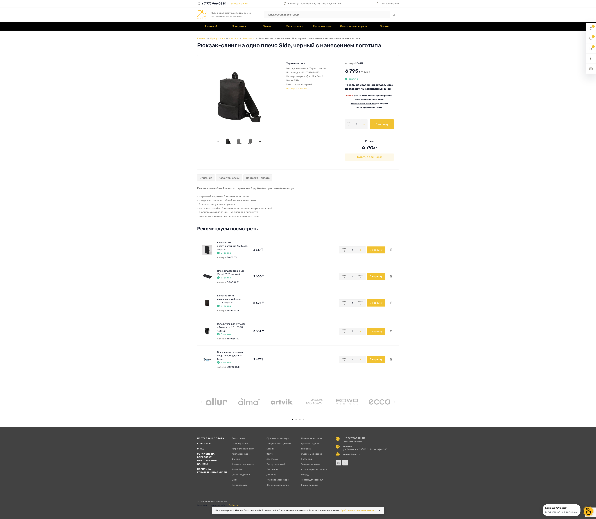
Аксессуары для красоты (314, 469)
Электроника (238, 438)
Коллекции (306, 459)
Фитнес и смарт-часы (243, 464)
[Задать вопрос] (591, 69)
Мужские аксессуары (277, 479)
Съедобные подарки (311, 454)
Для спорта (272, 469)
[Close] (380, 510)
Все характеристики (296, 88)
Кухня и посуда (240, 485)
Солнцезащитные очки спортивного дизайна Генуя (230, 356)
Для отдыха (272, 459)
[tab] (292, 419)
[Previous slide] (202, 401)
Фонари (236, 459)
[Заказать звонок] (591, 59)
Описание (206, 177)
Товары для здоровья (312, 479)
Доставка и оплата (258, 177)
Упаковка (306, 448)
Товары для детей (310, 464)
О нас (201, 448)
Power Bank (238, 469)
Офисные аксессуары (277, 438)
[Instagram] (338, 462)
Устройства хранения (243, 448)
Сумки (235, 479)
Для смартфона (240, 443)
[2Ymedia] (201, 14)
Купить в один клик (369, 156)
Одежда (270, 448)
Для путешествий (275, 464)
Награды (305, 474)
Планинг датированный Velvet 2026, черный (230, 272)
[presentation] (218, 141)
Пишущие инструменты (278, 443)
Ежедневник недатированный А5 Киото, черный (232, 246)
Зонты (269, 454)
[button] (591, 28)
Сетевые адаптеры (241, 474)
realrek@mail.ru (351, 454)
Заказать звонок (239, 3)
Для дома (271, 474)
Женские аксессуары (277, 485)
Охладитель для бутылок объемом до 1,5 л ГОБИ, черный (231, 327)
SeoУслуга (233, 505)
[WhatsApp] (345, 462)
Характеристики (229, 177)
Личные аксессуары (311, 438)
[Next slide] (394, 401)
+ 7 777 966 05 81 (213, 3)
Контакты (204, 443)
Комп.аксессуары (241, 454)
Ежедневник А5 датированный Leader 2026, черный (229, 299)
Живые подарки (309, 485)
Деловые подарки (310, 443)
